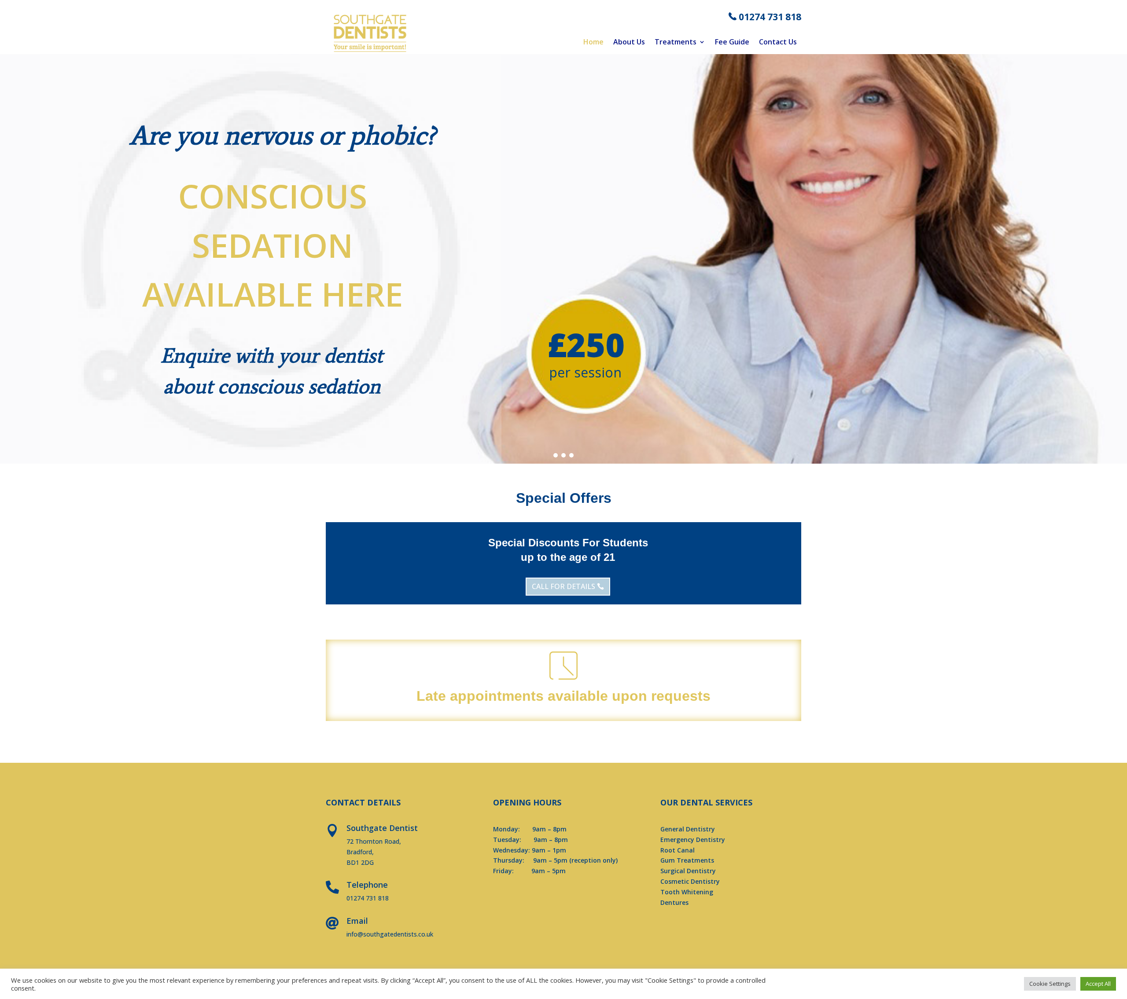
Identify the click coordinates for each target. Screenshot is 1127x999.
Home (593, 43)
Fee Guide (732, 43)
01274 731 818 (770, 17)
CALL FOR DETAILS (563, 586)
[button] (555, 455)
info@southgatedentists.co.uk (389, 934)
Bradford (445, 738)
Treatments (675, 43)
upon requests (661, 696)
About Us (629, 43)
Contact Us (778, 43)
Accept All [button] (1098, 984)
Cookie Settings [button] (1050, 984)
